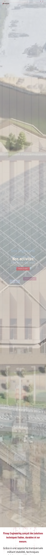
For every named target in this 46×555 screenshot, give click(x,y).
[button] (42, 3)
